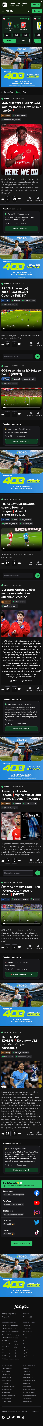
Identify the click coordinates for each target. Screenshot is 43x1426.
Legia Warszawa (7, 1368)
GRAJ (9, 41)
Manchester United (29, 1380)
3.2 (25, 35)
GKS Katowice (6, 1399)
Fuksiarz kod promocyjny (10, 1338)
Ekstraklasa (26, 1325)
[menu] (3, 11)
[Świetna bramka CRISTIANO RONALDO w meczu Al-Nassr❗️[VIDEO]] (21, 912)
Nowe (17, 92)
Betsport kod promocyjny (10, 1332)
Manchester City (28, 1377)
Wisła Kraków (6, 1371)
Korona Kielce (6, 1401)
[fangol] (21, 1306)
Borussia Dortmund (29, 1392)
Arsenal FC (26, 1368)
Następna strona (20, 1243)
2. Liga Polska (27, 1332)
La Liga (25, 1338)
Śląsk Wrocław (6, 1380)
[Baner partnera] (21, 67)
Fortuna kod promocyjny (10, 1344)
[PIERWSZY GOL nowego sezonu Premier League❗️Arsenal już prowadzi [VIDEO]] (21, 529)
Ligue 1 (25, 1347)
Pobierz (36, 5)
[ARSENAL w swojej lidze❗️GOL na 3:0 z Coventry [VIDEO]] (21, 311)
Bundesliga (26, 1341)
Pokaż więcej (10, 720)
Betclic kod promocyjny (9, 1353)
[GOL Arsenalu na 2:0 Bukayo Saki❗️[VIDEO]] (21, 388)
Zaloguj (37, 11)
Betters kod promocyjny (9, 1350)
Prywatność (27, 1317)
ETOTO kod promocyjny (10, 1325)
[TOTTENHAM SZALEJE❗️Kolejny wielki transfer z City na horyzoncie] (21, 1081)
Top (24, 92)
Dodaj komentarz (20, 228)
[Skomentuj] (37, 356)
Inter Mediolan (27, 1401)
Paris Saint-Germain (29, 1395)
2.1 (7, 35)
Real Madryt (27, 1383)
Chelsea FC (26, 1371)
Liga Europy (27, 1353)
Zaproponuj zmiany (9, 1314)
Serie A (25, 1344)
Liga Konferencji (28, 1356)
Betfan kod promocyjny (9, 1347)
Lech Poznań (6, 1374)
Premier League (28, 1335)
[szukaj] (29, 11)
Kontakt (26, 1314)
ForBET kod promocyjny (9, 1356)
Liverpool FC (27, 1374)
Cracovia (5, 1383)
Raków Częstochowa (8, 1395)
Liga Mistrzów (27, 1350)
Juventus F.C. (27, 1399)
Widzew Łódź (6, 1392)
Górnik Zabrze (6, 1377)
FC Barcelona (27, 1386)
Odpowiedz (21, 223)
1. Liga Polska (27, 1329)
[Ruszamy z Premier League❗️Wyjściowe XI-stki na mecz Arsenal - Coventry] (21, 821)
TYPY (23, 41)
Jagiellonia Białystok (8, 1386)
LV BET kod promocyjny (9, 1341)
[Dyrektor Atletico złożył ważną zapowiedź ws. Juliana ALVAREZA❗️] (21, 635)
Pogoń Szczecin (7, 1389)
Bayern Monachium (29, 1389)
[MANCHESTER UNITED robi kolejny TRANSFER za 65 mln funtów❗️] (21, 146)
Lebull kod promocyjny (9, 1329)
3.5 (16, 35)
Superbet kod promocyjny (10, 1335)
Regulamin (6, 1317)
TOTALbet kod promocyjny (10, 1359)
